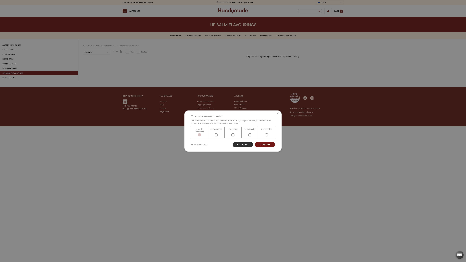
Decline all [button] (242, 144)
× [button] (278, 113)
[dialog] (233, 131)
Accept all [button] (264, 144)
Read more (233, 123)
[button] (199, 144)
